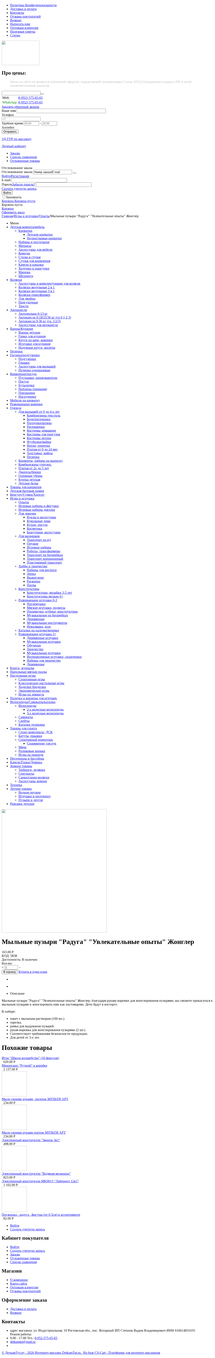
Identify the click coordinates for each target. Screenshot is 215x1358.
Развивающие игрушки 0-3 (37, 600)
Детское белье (28, 483)
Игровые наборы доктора (36, 509)
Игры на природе (30, 754)
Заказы (15, 153)
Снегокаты (26, 773)
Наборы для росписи (42, 570)
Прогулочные (28, 302)
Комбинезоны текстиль (43, 415)
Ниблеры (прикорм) (32, 389)
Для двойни (26, 298)
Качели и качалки (31, 264)
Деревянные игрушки (42, 638)
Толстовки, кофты (40, 453)
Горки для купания (32, 336)
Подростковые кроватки (44, 238)
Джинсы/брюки (29, 472)
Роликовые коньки (31, 751)
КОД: (5, 956)
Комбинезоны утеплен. (35, 464)
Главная (7, 216)
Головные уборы (30, 476)
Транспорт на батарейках (45, 555)
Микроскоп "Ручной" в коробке (24, 1065)
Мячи (22, 747)
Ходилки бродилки (32, 687)
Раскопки (33, 581)
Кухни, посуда (37, 525)
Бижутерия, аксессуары (43, 532)
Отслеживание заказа (17, 172)
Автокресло (18, 310)
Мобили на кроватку (25, 400)
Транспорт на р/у (39, 540)
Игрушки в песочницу (34, 796)
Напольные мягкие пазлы (28, 672)
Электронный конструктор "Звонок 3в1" (31, 1140)
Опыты (44, 216)
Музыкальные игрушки (44, 641)
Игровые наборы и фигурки (38, 506)
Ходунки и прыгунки (33, 268)
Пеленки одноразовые (34, 370)
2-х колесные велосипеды (45, 709)
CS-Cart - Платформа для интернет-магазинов (127, 1352)
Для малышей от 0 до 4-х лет (39, 411)
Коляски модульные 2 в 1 (36, 287)
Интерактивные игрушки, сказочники (54, 656)
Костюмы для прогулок (43, 434)
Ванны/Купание (21, 328)
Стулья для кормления (34, 261)
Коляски (16, 279)
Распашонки (36, 427)
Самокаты (25, 717)
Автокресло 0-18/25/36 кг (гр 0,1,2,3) (44, 317)
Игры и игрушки (26, 216)
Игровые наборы (39, 547)
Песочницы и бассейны (27, 758)
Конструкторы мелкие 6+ (45, 596)
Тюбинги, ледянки (31, 770)
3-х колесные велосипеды (45, 713)
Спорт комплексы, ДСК (35, 732)
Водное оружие (29, 792)
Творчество (35, 649)
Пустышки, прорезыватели (37, 378)
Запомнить (13, 197)
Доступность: (11, 959)
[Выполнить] (74, 173)
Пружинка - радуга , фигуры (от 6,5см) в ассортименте (41, 1214)
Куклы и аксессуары (41, 517)
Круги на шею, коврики (35, 340)
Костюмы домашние (41, 430)
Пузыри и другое (30, 800)
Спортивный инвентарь (35, 739)
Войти (6, 176)
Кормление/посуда (23, 374)
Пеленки (16, 351)
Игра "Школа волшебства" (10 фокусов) (30, 1058)
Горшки (24, 362)
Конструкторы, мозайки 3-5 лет (49, 592)
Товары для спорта (23, 728)
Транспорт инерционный (45, 558)
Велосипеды (27, 705)
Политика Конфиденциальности (33, 5)
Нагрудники (27, 396)
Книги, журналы (22, 668)
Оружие (32, 543)
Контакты (17, 12)
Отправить (10, 131)
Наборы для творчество (44, 660)
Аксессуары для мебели (35, 249)
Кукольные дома (38, 521)
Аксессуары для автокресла (38, 325)
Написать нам (20, 24)
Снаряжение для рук (41, 743)
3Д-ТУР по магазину (16, 139)
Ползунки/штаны (39, 423)
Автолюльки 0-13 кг (33, 313)
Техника (16, 785)
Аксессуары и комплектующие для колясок (49, 283)
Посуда (23, 381)
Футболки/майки (39, 442)
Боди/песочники (38, 419)
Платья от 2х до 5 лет (33, 468)
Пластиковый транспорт (44, 562)
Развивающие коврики (26, 404)
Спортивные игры (31, 679)
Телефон (8, 115)
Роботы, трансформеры (43, 551)
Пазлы (31, 585)
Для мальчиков (29, 536)
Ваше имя (9, 110)
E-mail (6, 180)
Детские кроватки (40, 234)
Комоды (24, 253)
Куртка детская (29, 479)
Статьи (15, 35)
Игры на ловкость (31, 694)
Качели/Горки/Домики (26, 762)
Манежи (24, 272)
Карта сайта (18, 1283)
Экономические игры (33, 690)
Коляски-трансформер (34, 295)
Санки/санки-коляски (33, 777)
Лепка (31, 574)
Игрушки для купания (34, 344)
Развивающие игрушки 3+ (37, 634)
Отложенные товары (25, 161)
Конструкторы (28, 589)
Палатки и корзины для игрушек (33, 698)
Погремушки (36, 604)
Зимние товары (21, 766)
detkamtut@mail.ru (22, 1342)
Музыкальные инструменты (47, 623)
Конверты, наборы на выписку (40, 460)
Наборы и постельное (34, 242)
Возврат (16, 20)
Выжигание (35, 577)
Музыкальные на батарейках (47, 615)
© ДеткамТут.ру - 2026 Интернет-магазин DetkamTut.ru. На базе (48, 1352)
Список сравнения (23, 157)
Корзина (8, 208)
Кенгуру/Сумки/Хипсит (27, 494)
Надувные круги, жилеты (36, 347)
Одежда (15, 408)
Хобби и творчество (32, 566)
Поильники (26, 393)
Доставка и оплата (23, 9)
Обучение (34, 645)
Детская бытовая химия (27, 491)
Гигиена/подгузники (25, 355)
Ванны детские (29, 332)
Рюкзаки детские (22, 804)
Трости (23, 306)
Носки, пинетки (38, 445)
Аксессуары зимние (32, 781)
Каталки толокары (31, 724)
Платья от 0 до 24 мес (42, 449)
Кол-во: (7, 963)
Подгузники (27, 359)
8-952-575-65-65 (46, 1338)
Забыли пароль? (23, 184)
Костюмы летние (39, 438)
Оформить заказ (13, 212)
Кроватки (25, 230)
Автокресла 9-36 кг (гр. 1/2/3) (39, 321)
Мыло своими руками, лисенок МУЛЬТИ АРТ (35, 1099)
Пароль (7, 184)
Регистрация (20, 176)
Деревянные (36, 619)
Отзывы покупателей (25, 16)
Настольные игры (23, 675)
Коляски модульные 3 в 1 (36, 291)
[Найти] (42, 94)
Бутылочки (26, 385)
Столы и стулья (29, 257)
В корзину (9, 971)
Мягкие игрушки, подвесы (46, 607)
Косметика (34, 528)
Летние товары (21, 788)
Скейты (24, 721)
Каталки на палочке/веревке (38, 630)
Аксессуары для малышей (37, 366)
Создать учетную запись (19, 188)
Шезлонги (25, 276)
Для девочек (27, 513)
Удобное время (12, 123)
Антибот (8, 127)
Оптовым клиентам (24, 28)
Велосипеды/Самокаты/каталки (32, 702)
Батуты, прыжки (30, 736)
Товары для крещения (25, 487)
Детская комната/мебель (27, 227)
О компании (19, 1280)
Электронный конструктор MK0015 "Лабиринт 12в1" (40, 1181)
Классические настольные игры (41, 683)
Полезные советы (22, 31)
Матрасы (24, 246)
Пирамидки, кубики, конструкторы (52, 611)
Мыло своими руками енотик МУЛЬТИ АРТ (34, 1132)
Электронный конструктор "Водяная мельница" (36, 1173)
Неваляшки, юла (39, 626)
